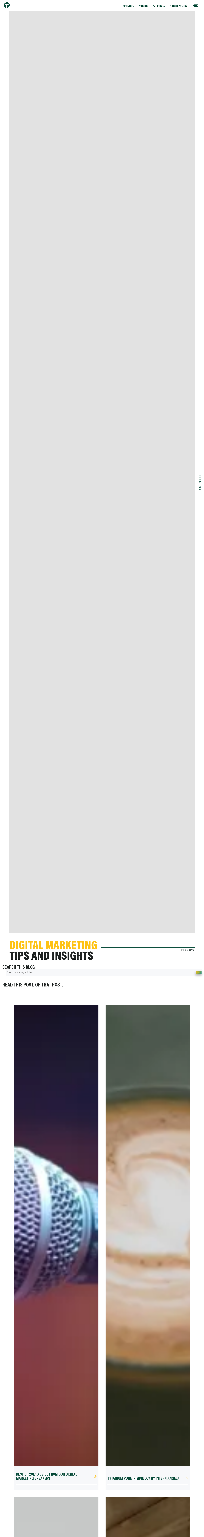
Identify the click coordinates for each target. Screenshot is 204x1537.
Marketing (128, 5)
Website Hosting (178, 5)
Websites (143, 5)
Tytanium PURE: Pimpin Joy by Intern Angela (143, 1478)
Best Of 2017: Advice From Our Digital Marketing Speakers (46, 1476)
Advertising (159, 5)
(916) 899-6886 (200, 482)
